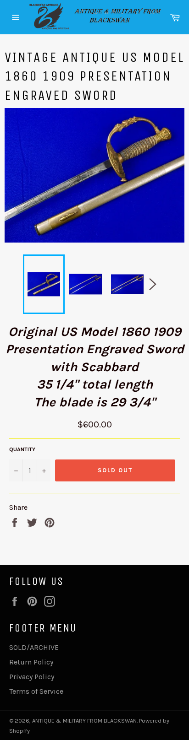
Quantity (22, 449)
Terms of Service (36, 691)
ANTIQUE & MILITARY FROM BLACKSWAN (84, 720)
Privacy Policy (31, 676)
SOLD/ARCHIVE (34, 647)
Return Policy (31, 662)
